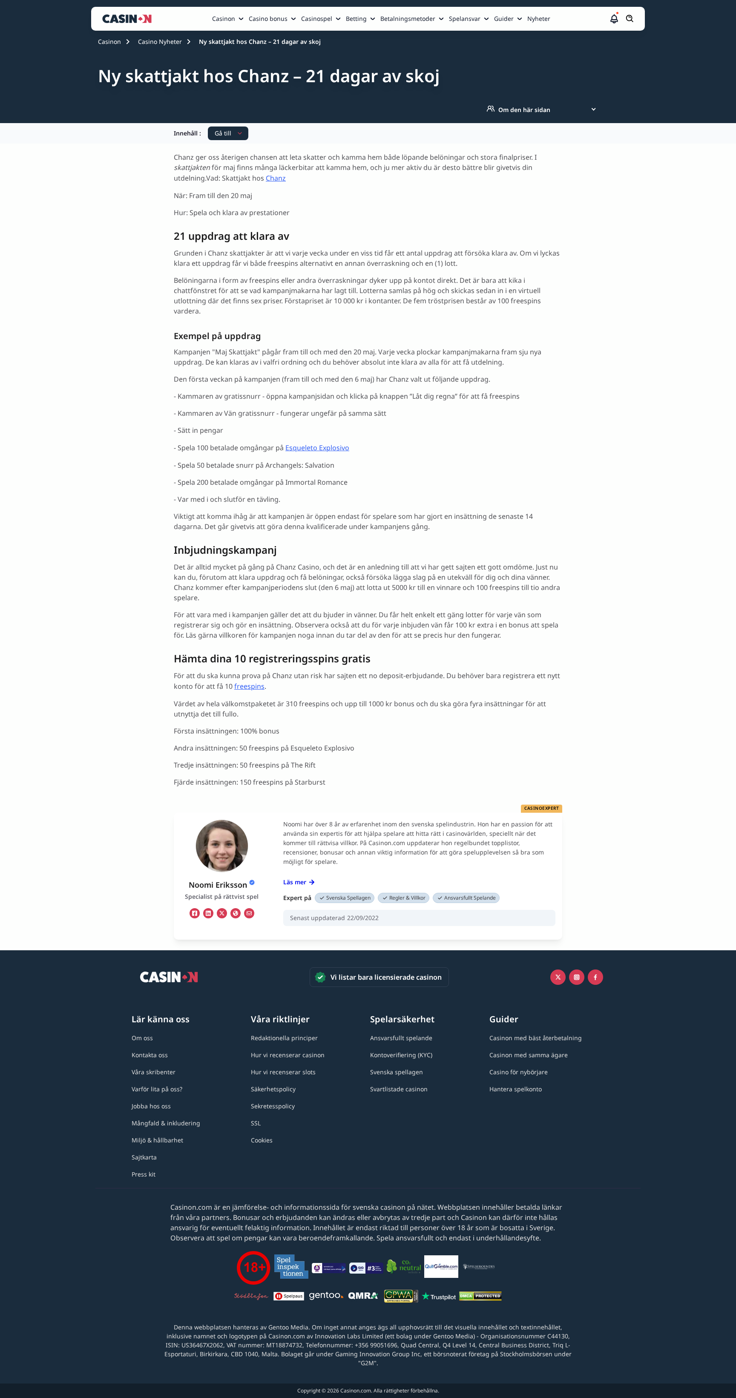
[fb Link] (195, 913)
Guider (504, 18)
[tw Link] (222, 913)
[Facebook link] (595, 977)
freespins (249, 686)
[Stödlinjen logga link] (251, 1297)
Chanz (276, 178)
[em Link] (249, 913)
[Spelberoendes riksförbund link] (479, 1268)
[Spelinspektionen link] (291, 1267)
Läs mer (294, 882)
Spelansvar (464, 18)
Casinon (223, 18)
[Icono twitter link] (558, 977)
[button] (614, 18)
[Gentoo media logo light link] (326, 1297)
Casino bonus (268, 18)
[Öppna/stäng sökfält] (630, 18)
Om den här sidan (524, 110)
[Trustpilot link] (439, 1297)
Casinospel (316, 18)
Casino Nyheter (160, 41)
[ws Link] (235, 913)
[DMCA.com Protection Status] (480, 1297)
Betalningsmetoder (407, 18)
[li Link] (208, 913)
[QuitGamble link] (441, 1268)
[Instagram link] (576, 977)
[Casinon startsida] (129, 19)
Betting (356, 18)
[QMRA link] (364, 1297)
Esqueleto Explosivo (317, 447)
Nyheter (538, 18)
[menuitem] (228, 19)
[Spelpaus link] (289, 1297)
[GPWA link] (401, 1297)
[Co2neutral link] (404, 1268)
